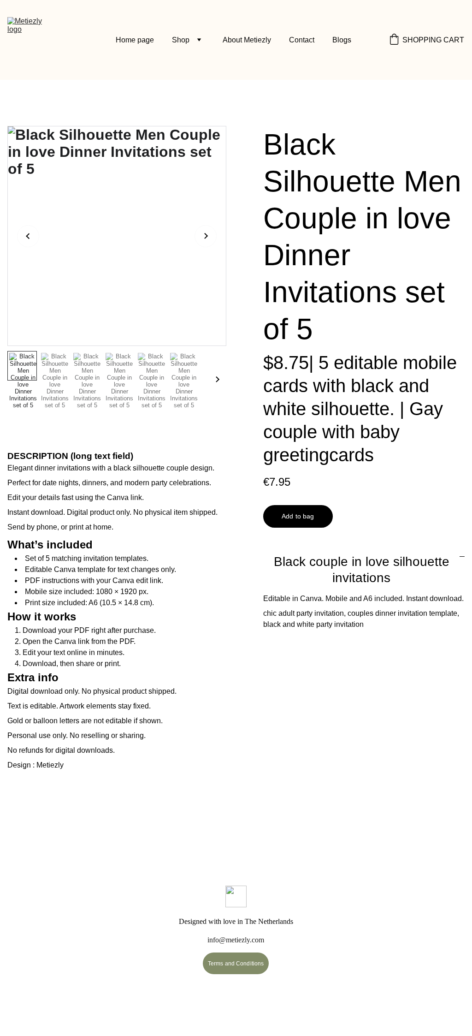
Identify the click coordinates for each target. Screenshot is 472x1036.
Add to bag (298, 516)
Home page (135, 40)
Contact (301, 40)
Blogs (341, 40)
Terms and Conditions (236, 963)
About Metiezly (247, 40)
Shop (180, 40)
